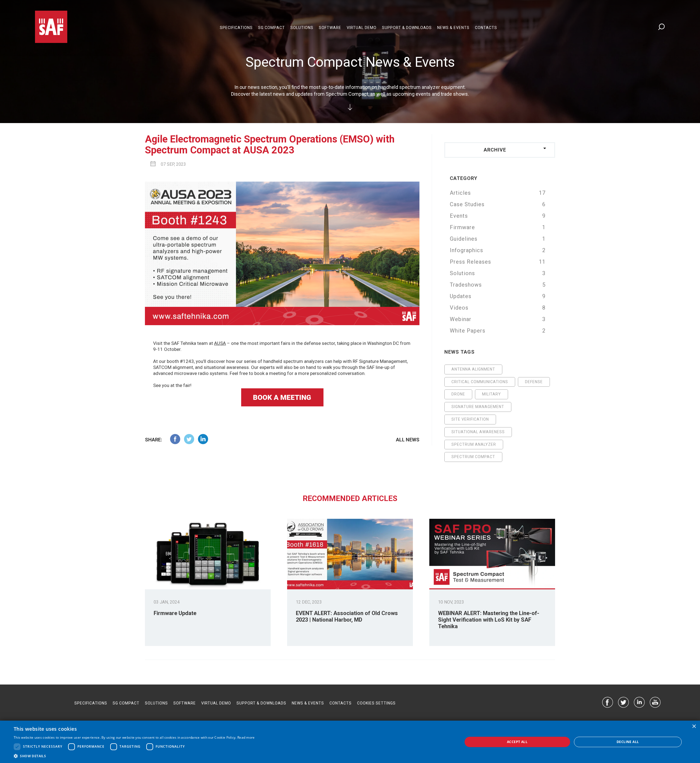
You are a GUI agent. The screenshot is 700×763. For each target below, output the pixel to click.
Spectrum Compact (473, 457)
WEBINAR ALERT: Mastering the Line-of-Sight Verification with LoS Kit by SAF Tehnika (488, 620)
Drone (458, 394)
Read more (246, 737)
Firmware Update (175, 613)
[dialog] (350, 742)
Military (491, 394)
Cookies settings (376, 703)
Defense (534, 382)
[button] (134, 756)
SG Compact (271, 27)
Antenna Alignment (473, 369)
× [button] (694, 726)
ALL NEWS (407, 439)
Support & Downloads (407, 27)
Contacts (486, 27)
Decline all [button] (628, 741)
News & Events (453, 27)
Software (330, 27)
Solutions (301, 27)
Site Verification (470, 419)
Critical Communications (479, 382)
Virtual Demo (362, 27)
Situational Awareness (478, 432)
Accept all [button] (517, 741)
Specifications (236, 27)
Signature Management (477, 406)
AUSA (220, 343)
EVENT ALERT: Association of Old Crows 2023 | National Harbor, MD (347, 616)
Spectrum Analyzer (473, 444)
